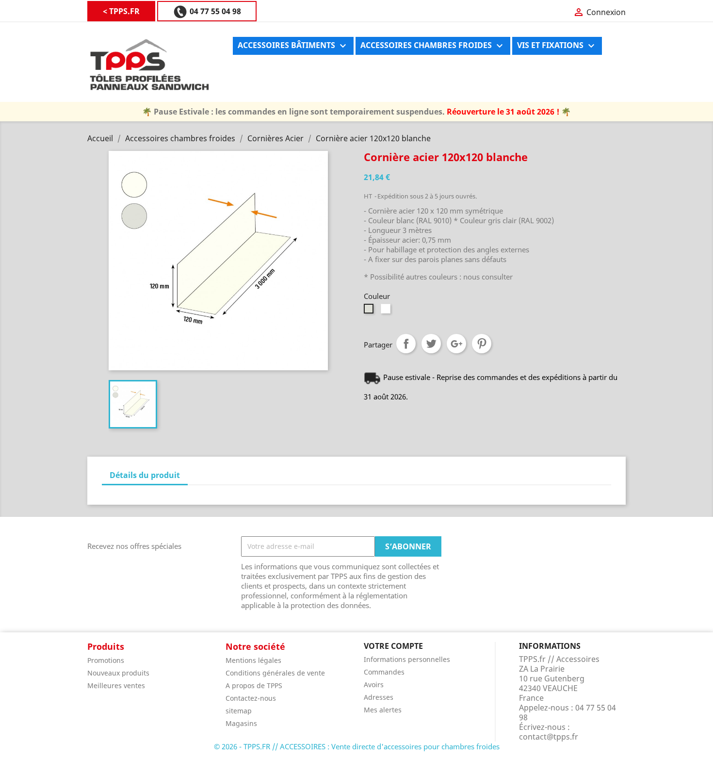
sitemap (239, 710)
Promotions (105, 660)
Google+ (456, 343)
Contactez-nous (251, 698)
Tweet (431, 343)
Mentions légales (253, 660)
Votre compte (393, 646)
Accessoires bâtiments (293, 46)
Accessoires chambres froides (432, 46)
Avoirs (374, 684)
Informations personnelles (407, 659)
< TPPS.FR (121, 11)
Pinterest (481, 343)
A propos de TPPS (254, 685)
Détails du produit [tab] (145, 475)
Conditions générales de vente (275, 672)
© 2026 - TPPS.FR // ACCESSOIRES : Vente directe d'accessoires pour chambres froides (357, 746)
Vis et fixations (557, 46)
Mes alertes (383, 709)
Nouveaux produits (118, 672)
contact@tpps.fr (548, 736)
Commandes (384, 671)
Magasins (241, 723)
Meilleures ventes (116, 685)
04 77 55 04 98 (214, 11)
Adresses (378, 697)
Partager (406, 343)
